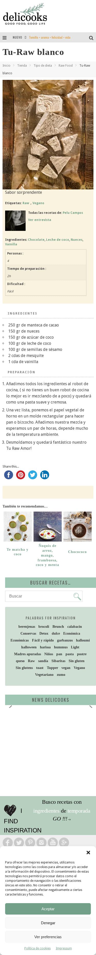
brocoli (43, 627)
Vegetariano (44, 675)
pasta (70, 654)
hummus (61, 647)
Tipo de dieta (43, 65)
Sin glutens (24, 668)
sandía (43, 661)
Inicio (6, 65)
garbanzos (65, 640)
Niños (48, 654)
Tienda (22, 65)
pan (59, 654)
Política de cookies (37, 948)
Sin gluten (76, 661)
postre (82, 654)
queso (20, 661)
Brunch (58, 627)
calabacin (74, 627)
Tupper (52, 668)
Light (75, 647)
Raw (26, 203)
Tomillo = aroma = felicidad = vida (49, 37)
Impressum (64, 948)
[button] (88, 852)
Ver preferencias (48, 937)
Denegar (48, 923)
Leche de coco (57, 240)
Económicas (19, 640)
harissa (45, 647)
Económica (71, 633)
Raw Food (66, 65)
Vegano (38, 203)
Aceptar (48, 909)
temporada (79, 811)
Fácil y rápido (43, 640)
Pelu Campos (73, 213)
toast (40, 668)
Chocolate (36, 240)
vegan (65, 668)
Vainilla (11, 244)
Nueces (76, 240)
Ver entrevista (39, 220)
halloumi (83, 640)
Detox (43, 633)
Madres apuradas (27, 654)
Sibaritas (58, 661)
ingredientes (46, 811)
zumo (61, 675)
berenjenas (26, 627)
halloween (29, 647)
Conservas (28, 633)
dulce (56, 633)
